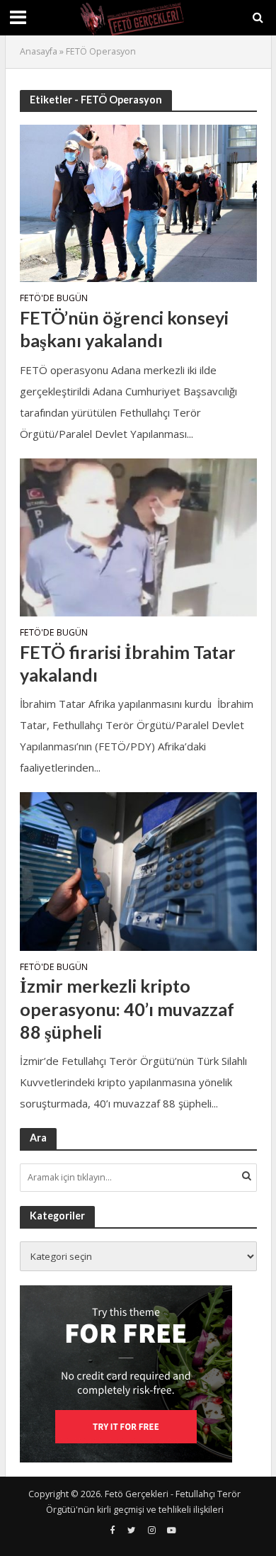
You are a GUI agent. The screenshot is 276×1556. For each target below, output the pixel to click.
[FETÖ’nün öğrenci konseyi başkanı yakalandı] (138, 202)
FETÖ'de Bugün (54, 299)
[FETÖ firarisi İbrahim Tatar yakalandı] (138, 536)
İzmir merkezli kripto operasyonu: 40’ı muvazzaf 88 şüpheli (127, 1008)
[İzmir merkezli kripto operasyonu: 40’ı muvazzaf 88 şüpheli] (138, 870)
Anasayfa (38, 51)
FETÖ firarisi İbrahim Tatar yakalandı (128, 663)
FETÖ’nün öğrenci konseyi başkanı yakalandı (124, 329)
